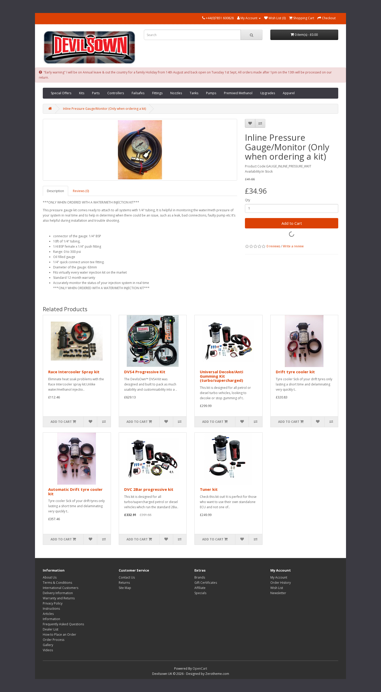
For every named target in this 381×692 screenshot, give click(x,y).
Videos (48, 650)
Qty (247, 200)
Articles (48, 614)
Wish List (276, 588)
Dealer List (50, 629)
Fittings (157, 93)
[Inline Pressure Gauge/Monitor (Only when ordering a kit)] (140, 150)
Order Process (53, 639)
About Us (50, 577)
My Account (278, 577)
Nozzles (176, 93)
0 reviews (273, 246)
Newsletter (278, 593)
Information (51, 619)
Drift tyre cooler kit (295, 371)
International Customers (60, 588)
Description (55, 191)
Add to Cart (291, 223)
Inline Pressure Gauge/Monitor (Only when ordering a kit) (104, 108)
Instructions (51, 608)
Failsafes (138, 93)
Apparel (289, 93)
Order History (280, 582)
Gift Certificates (205, 582)
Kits (81, 93)
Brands (199, 577)
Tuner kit (209, 489)
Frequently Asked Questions (63, 624)
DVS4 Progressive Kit (144, 371)
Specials (200, 593)
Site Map (125, 588)
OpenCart (200, 668)
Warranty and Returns (59, 598)
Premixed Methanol (238, 93)
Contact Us (127, 577)
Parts (96, 93)
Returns (124, 582)
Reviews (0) (81, 191)
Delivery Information (58, 593)
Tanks (194, 93)
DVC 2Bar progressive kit (148, 489)
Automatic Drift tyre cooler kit (75, 491)
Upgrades (267, 93)
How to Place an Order (59, 634)
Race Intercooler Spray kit (74, 371)
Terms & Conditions (57, 582)
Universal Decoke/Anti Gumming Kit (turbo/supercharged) (221, 376)
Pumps (211, 93)
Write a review (293, 246)
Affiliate (200, 588)
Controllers (115, 93)
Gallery (48, 645)
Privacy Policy (52, 603)
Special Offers (61, 93)
